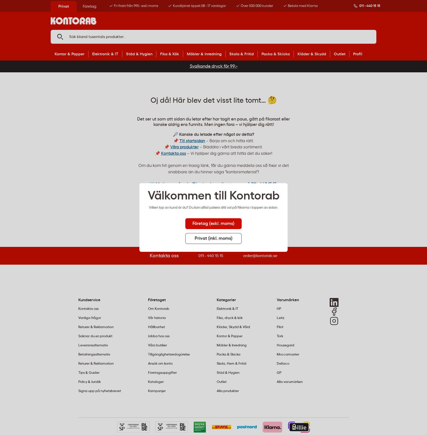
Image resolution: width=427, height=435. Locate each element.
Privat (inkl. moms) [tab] (214, 238)
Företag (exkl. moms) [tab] (213, 223)
